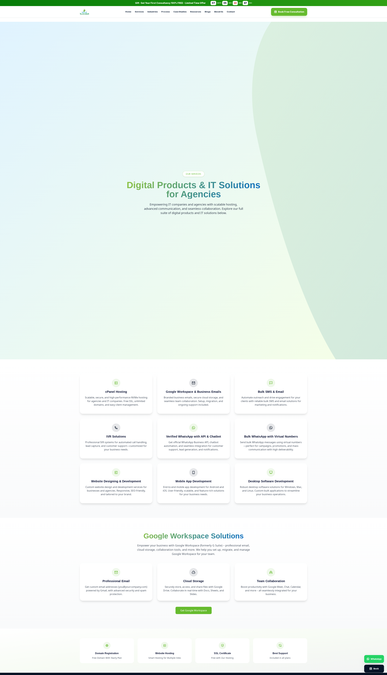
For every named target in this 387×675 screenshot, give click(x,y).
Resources (195, 12)
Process (165, 12)
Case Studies (180, 12)
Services (139, 12)
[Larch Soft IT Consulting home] (84, 12)
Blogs (208, 12)
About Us (218, 12)
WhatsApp (376, 658)
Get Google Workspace (193, 610)
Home (128, 12)
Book (376, 668)
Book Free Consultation (291, 11)
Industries (152, 12)
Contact (231, 12)
